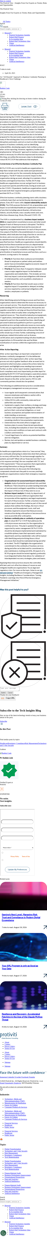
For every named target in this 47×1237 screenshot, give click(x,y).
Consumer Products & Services (16, 1107)
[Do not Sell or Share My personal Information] (3, 1233)
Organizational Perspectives (15, 1177)
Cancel (10, 693)
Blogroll (7, 33)
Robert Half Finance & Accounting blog (16, 38)
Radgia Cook (5, 88)
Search (2, 23)
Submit (3, 693)
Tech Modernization (12, 1157)
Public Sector (9, 1127)
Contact (7, 1044)
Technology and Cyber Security (16, 1151)
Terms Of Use (10, 1048)
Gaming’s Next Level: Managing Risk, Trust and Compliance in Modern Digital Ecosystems (21, 917)
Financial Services (11, 1123)
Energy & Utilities (11, 1105)
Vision (11, 43)
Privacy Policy (10, 1046)
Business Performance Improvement (18, 1175)
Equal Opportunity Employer (10, 1083)
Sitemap (7, 1062)
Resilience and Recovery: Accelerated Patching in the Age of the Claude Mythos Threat (22, 1016)
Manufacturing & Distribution (15, 1103)
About (7, 1042)
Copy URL (10, 698)
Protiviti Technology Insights (19, 35)
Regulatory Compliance (16, 743)
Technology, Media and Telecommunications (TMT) (15, 1100)
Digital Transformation (13, 1149)
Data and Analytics (11, 1179)
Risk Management (31, 743)
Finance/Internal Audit (13, 1173)
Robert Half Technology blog (19, 41)
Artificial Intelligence (16, 45)
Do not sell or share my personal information (16, 1087)
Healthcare (4, 743)
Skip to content (5, 1)
